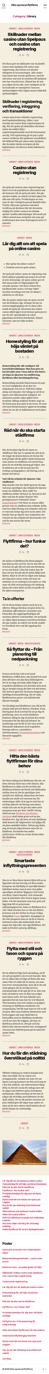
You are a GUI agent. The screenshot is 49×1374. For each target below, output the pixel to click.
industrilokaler (10, 503)
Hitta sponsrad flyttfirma (24, 5)
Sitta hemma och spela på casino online (22, 1211)
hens (17, 916)
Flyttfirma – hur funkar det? (24, 544)
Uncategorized (32, 643)
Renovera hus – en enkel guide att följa (22, 1267)
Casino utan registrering (24, 170)
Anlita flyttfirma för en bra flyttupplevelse (23, 1229)
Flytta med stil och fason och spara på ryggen (24, 953)
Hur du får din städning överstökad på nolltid (24, 1056)
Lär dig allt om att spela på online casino (24, 246)
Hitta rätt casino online (13, 1214)
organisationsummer (30, 732)
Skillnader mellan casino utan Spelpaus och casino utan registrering (24, 42)
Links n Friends (25, 28)
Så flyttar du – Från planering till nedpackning (24, 654)
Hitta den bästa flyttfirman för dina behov (24, 760)
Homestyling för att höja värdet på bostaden (24, 346)
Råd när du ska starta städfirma (24, 433)
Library (13, 28)
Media (37, 28)
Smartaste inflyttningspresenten (24, 863)
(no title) (6, 1359)
